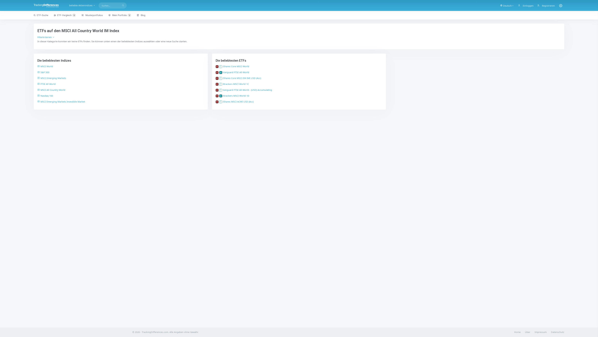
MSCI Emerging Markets (53, 78)
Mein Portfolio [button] (121, 15)
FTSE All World (48, 84)
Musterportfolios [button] (94, 15)
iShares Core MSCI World (236, 66)
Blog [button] (142, 15)
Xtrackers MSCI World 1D (236, 95)
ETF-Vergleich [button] (66, 15)
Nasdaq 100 (46, 95)
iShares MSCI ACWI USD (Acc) (238, 101)
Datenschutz (557, 332)
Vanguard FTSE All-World (236, 72)
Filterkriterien (44, 37)
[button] (507, 5)
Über (527, 332)
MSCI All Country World (52, 89)
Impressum (541, 332)
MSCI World (46, 66)
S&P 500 (44, 72)
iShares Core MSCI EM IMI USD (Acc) (242, 78)
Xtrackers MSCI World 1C (236, 84)
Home (517, 332)
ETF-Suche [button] (42, 15)
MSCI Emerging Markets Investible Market (62, 101)
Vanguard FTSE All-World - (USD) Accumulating (247, 89)
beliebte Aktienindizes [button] (81, 5)
